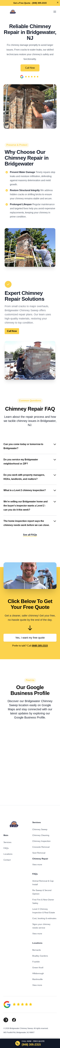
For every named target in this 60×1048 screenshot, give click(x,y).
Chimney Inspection (41, 841)
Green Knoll (37, 967)
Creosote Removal (41, 847)
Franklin (36, 961)
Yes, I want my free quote (30, 637)
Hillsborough (38, 973)
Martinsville (37, 979)
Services (7, 842)
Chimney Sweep (39, 829)
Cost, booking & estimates (44, 918)
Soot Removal (38, 853)
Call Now (30, 68)
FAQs (6, 848)
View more (37, 864)
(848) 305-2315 (40, 645)
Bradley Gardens (40, 956)
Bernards (36, 950)
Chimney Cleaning (40, 835)
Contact (7, 860)
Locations (7, 854)
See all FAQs (30, 535)
